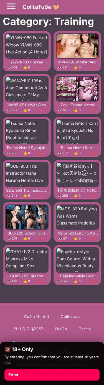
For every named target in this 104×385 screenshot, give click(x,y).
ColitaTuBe (36, 7)
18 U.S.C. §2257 (28, 329)
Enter (13, 374)
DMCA (61, 329)
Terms (85, 329)
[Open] (11, 6)
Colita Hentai (36, 316)
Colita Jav (70, 316)
